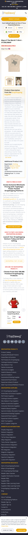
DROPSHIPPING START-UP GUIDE (14, 261)
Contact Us (4, 507)
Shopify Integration (7, 430)
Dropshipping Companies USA (10, 488)
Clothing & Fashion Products (9, 362)
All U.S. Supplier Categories (9, 423)
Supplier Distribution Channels (10, 476)
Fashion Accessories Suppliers (10, 403)
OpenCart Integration (7, 457)
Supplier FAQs (5, 481)
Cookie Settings (7, 530)
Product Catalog (6, 352)
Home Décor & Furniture (8, 357)
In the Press (4, 512)
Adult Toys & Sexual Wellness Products (12, 385)
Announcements (6, 509)
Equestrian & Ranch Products (9, 382)
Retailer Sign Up (6, 502)
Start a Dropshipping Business (10, 466)
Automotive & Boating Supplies (10, 377)
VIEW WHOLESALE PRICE (8, 46)
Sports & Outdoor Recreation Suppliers (12, 411)
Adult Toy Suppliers (7, 421)
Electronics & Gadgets (7, 370)
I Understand (21, 530)
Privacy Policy (4, 526)
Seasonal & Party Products (9, 380)
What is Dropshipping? (8, 468)
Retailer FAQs (5, 478)
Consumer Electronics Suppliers (10, 406)
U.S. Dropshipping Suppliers (9, 391)
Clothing (15, 164)
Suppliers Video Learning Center (10, 486)
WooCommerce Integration (9, 445)
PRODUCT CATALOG (14, 19)
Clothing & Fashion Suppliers (9, 398)
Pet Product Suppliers (7, 396)
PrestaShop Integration (8, 455)
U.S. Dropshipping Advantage (9, 471)
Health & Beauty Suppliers (9, 408)
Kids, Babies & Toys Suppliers (9, 401)
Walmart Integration (7, 432)
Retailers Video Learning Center (10, 483)
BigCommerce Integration (8, 447)
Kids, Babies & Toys (7, 365)
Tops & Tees (14, 168)
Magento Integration (7, 452)
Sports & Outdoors (6, 375)
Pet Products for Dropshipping (10, 360)
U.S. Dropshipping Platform (9, 500)
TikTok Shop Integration (8, 437)
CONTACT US (19, 7)
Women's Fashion (15, 166)
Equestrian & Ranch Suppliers (9, 418)
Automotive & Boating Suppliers (10, 413)
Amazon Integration (7, 435)
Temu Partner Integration (8, 442)
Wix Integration (5, 450)
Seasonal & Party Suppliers (9, 416)
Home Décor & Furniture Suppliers (11, 393)
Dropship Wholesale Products (10, 355)
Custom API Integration (8, 460)
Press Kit (3, 514)
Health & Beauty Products (8, 372)
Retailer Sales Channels (8, 473)
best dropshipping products (13, 280)
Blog (2, 491)
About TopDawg (6, 497)
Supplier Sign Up (6, 504)
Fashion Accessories (7, 367)
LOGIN (24, 6)
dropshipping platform (9, 199)
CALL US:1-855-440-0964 (8, 6)
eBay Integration (6, 440)
